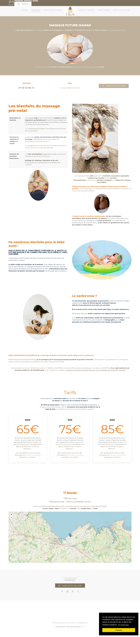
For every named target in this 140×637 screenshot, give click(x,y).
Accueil (24, 10)
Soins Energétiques (52, 10)
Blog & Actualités (121, 10)
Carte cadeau (104, 10)
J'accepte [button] (118, 630)
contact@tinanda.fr (70, 87)
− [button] (11, 517)
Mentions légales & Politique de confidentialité (70, 623)
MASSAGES (35, 10)
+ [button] (11, 514)
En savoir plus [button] (123, 625)
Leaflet (119, 562)
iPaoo (83, 626)
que (95, 405)
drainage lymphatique (33, 455)
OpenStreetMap (127, 562)
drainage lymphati (87, 405)
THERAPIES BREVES (86, 10)
